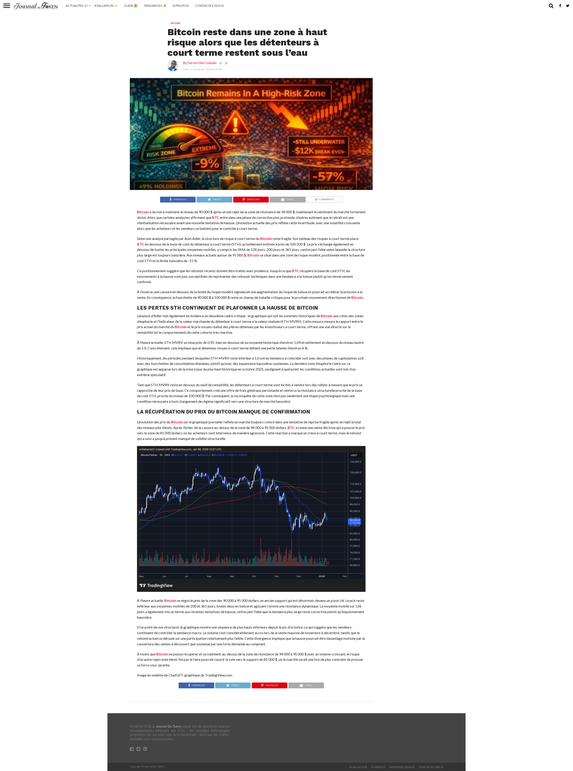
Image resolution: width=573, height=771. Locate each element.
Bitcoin (143, 212)
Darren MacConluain (202, 63)
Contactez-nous (209, 5)
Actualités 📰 (77, 5)
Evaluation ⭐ (106, 5)
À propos (181, 5)
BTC (215, 217)
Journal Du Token (168, 726)
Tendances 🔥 (155, 5)
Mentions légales (402, 767)
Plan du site (358, 767)
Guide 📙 (131, 5)
